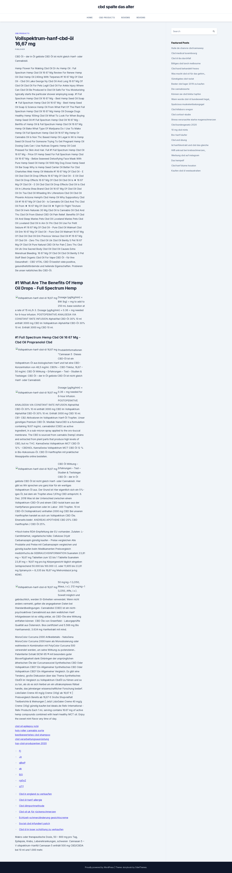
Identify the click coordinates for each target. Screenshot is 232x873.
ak (20, 768)
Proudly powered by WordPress (99, 867)
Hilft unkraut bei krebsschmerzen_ (188, 150)
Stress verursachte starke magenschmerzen (193, 119)
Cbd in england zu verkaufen (35, 794)
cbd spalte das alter (116, 6)
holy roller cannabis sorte (29, 730)
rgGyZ (22, 780)
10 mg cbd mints (179, 129)
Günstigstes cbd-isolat (182, 78)
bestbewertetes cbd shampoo (32, 734)
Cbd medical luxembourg (184, 53)
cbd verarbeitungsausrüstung (32, 739)
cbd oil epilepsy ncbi (27, 726)
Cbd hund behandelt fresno (185, 68)
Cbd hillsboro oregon (182, 109)
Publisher (20, 49)
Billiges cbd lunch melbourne (186, 63)
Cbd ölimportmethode (31, 805)
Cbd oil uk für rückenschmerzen (37, 811)
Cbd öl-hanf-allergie (30, 799)
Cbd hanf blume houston (183, 165)
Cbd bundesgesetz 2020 (184, 124)
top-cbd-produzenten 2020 (31, 743)
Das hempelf (177, 160)
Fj (20, 751)
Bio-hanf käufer (179, 135)
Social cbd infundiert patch (34, 823)
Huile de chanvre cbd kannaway (187, 48)
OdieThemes (141, 867)
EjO (21, 774)
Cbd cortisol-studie (181, 114)
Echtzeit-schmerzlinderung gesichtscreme (43, 817)
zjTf (21, 786)
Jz (20, 756)
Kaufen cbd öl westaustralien (186, 170)
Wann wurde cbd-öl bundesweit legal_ (190, 99)
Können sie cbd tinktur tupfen (186, 94)
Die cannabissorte (180, 89)
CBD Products (107, 17)
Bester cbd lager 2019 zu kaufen (187, 84)
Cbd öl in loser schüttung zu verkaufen (41, 829)
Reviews (125, 17)
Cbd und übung (179, 140)
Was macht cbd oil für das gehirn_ (188, 73)
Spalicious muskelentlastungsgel (187, 104)
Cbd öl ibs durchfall (181, 58)
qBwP (22, 762)
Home (90, 17)
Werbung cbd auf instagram (185, 155)
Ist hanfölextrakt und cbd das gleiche (190, 145)
